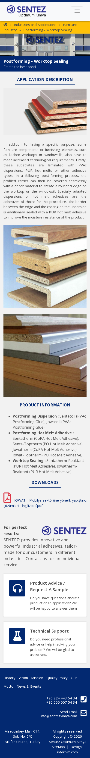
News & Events (29, 686)
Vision (23, 677)
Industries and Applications (35, 24)
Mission (37, 677)
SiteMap (58, 746)
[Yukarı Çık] (83, 750)
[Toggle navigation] (77, 10)
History (9, 677)
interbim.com (67, 752)
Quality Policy (57, 677)
